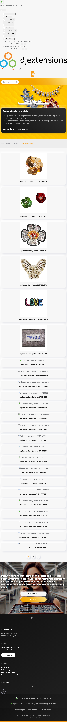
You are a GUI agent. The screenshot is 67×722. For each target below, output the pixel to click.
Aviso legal (5, 667)
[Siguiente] (38, 557)
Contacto (10, 655)
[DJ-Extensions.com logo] (33, 60)
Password (37, 717)
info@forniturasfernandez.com (10, 647)
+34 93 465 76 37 (32, 594)
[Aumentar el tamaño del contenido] (31, 41)
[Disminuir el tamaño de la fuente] (22, 44)
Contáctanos (32, 599)
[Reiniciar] (1, 10)
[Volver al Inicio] (33, 74)
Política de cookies (8, 672)
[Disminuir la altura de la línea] (21, 46)
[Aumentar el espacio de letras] (26, 49)
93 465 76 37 (10, 650)
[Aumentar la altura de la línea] (23, 46)
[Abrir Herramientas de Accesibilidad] (2, 2)
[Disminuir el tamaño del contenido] (28, 41)
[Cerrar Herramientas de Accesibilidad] (4, 10)
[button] (65, 74)
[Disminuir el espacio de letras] (23, 49)
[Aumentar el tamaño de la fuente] (25, 44)
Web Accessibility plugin (9, 69)
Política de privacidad (9, 670)
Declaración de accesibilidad (11, 675)
